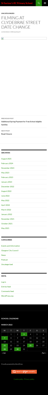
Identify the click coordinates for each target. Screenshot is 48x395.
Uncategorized (7, 13)
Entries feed (6, 287)
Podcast (4, 260)
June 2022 (5, 196)
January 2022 (6, 214)
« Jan (4, 353)
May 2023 (5, 173)
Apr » (44, 353)
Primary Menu (45, 3)
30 (18, 349)
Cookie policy (18, 379)
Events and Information (10, 246)
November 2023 (7, 168)
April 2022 (5, 205)
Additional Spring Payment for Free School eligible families (21, 121)
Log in (3, 282)
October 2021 (6, 223)
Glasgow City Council (9, 250)
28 (5, 349)
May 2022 (5, 200)
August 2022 (6, 191)
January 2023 (6, 182)
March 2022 (6, 210)
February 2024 (7, 163)
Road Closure (6, 132)
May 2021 (5, 228)
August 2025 (6, 159)
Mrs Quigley (15, 32)
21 (5, 345)
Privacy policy (29, 379)
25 (30, 345)
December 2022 (7, 186)
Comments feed (7, 291)
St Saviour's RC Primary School (17, 3)
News (3, 255)
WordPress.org (7, 296)
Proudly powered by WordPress (12, 364)
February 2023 (7, 177)
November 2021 (7, 219)
